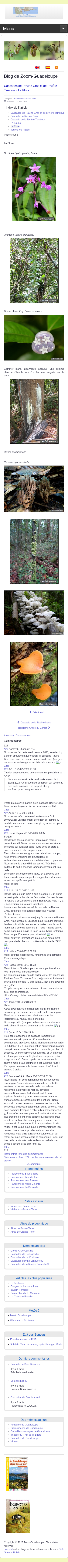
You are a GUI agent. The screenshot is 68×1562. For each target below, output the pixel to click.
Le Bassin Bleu (19, 1380)
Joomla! (8, 1549)
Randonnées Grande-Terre (25, 1177)
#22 (6, 1002)
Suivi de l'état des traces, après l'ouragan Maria (36, 1344)
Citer (6, 765)
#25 (6, 890)
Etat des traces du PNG (23, 1339)
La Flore (15, 126)
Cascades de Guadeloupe (25, 1438)
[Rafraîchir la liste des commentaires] (23, 740)
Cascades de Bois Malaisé (25, 1397)
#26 (6, 833)
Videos (14, 1441)
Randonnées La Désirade (24, 1187)
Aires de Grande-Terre (23, 1231)
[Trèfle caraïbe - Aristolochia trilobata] (34, 50)
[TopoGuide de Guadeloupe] (17, 1474)
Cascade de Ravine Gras (24, 116)
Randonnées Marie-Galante (25, 1183)
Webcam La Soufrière (22, 1320)
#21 (6, 1032)
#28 (6, 769)
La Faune (16, 123)
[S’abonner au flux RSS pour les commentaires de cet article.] (22, 740)
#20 (6, 1076)
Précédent (38, 712)
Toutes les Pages (20, 129)
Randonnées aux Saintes (24, 1180)
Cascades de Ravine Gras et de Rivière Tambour (37, 112)
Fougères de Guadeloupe (24, 1424)
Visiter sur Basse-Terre (23, 1206)
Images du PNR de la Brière (26, 1434)
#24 (6, 951)
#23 (6, 964)
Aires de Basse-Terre (22, 1228)
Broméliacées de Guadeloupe (27, 1428)
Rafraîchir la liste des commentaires (23, 1153)
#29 (6, 749)
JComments (34, 1164)
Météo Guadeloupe (20, 1315)
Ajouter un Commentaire (17, 735)
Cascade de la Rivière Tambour (28, 119)
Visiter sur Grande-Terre (24, 1209)
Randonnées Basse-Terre (25, 99)
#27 (6, 813)
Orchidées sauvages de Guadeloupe (30, 1431)
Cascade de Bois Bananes (25, 1364)
